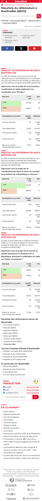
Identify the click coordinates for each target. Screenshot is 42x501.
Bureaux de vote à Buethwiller (14, 369)
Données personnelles (10, 474)
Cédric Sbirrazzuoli (10, 423)
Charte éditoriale (27, 470)
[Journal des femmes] (11, 485)
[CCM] (31, 485)
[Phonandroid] (31, 498)
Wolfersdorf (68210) (10, 336)
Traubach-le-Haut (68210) (12, 341)
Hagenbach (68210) (10, 23)
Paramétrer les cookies (24, 474)
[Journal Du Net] (11, 489)
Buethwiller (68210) (10, 366)
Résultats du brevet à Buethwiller (15, 357)
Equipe (19, 470)
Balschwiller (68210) (10, 333)
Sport (7, 390)
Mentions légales (8, 476)
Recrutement (31, 472)
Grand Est (20, 5)
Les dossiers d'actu (11, 393)
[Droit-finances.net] (31, 489)
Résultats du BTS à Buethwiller (14, 359)
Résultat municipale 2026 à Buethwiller (17, 351)
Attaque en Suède (9, 425)
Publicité (35, 470)
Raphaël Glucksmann (11, 428)
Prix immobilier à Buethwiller (14, 375)
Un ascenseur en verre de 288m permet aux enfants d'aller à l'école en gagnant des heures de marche (21, 441)
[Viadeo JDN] (31, 494)
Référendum (10, 5)
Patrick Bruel (8, 420)
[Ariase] (11, 498)
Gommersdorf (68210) (18, 21)
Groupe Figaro (18, 476)
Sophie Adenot (8, 412)
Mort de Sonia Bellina (11, 417)
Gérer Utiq (35, 474)
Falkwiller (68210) (34, 21)
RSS (24, 472)
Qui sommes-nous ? (10, 470)
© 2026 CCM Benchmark (31, 476)
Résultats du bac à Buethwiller (14, 354)
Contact (9, 472)
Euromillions (8, 431)
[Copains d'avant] (11, 494)
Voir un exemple (33, 387)
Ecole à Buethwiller (10, 372)
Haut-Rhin (30, 5)
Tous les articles (17, 472)
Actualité (8, 387)
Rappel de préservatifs (11, 414)
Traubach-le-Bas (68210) (12, 339)
